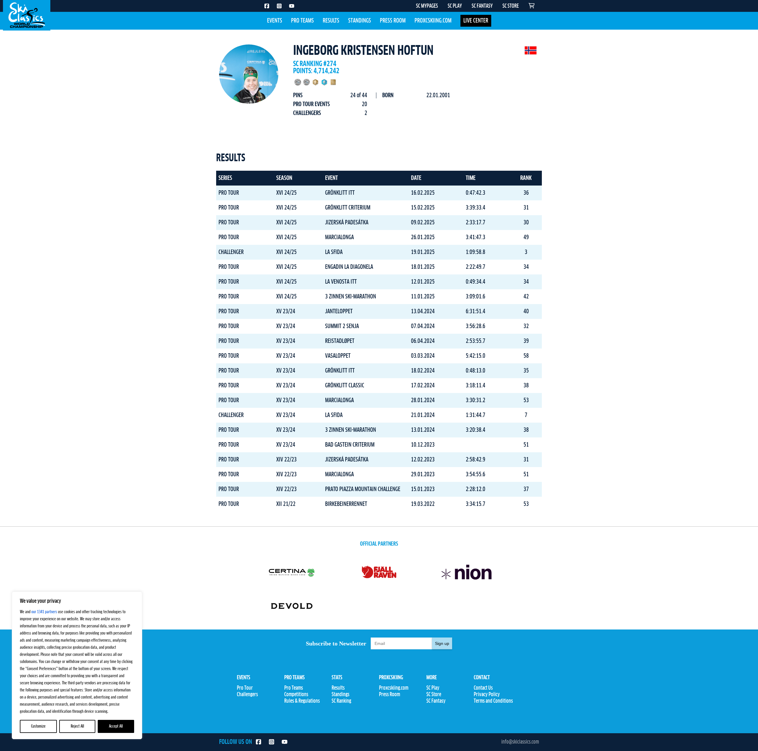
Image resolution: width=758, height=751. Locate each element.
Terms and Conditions (493, 701)
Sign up (442, 643)
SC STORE (510, 6)
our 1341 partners (44, 612)
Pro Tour (245, 688)
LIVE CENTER (475, 21)
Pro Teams (302, 21)
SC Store (433, 694)
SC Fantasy (436, 701)
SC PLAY (455, 6)
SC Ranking (341, 701)
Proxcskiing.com (433, 21)
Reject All (77, 726)
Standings (359, 21)
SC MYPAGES (427, 6)
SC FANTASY (482, 6)
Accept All (116, 726)
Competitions (296, 694)
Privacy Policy (487, 694)
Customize (38, 726)
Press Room (393, 21)
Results (331, 21)
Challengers (247, 694)
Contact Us (483, 688)
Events (274, 21)
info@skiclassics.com (520, 742)
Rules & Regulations (302, 701)
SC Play (432, 688)
